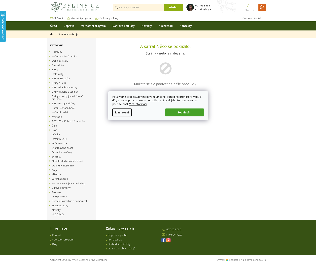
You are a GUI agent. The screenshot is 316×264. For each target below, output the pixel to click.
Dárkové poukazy (108, 18)
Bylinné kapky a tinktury (64, 87)
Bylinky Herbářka (61, 78)
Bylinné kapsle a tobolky (65, 91)
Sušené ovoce (59, 143)
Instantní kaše (59, 138)
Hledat (173, 7)
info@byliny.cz (174, 234)
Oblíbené (58, 18)
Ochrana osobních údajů (121, 248)
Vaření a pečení (60, 178)
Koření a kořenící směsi (64, 56)
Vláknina (56, 174)
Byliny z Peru (59, 82)
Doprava (247, 18)
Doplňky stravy (60, 60)
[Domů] (53, 33)
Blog (54, 244)
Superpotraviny (60, 205)
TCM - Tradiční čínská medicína (68, 121)
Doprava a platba (117, 235)
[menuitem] (53, 25)
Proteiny (56, 192)
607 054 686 (173, 229)
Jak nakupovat (115, 239)
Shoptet (233, 259)
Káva (54, 130)
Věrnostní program (81, 18)
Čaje (54, 125)
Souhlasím (184, 112)
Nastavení (122, 112)
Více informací (138, 104)
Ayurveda (57, 116)
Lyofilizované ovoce (62, 147)
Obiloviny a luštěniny (63, 165)
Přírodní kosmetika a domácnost (69, 201)
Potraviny (57, 51)
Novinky (56, 209)
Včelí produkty (59, 196)
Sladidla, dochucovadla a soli (67, 161)
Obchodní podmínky (119, 244)
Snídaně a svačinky (62, 152)
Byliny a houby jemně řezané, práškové (68, 98)
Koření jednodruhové (63, 107)
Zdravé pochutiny (61, 187)
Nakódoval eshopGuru (253, 259)
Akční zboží (58, 214)
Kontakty (259, 18)
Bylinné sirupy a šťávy (63, 103)
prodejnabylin (168, 240)
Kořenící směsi (60, 112)
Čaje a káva (58, 65)
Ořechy (56, 134)
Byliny (55, 69)
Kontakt (56, 235)
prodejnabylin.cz (163, 240)
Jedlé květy (57, 74)
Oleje (55, 170)
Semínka (56, 156)
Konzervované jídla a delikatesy (69, 183)
